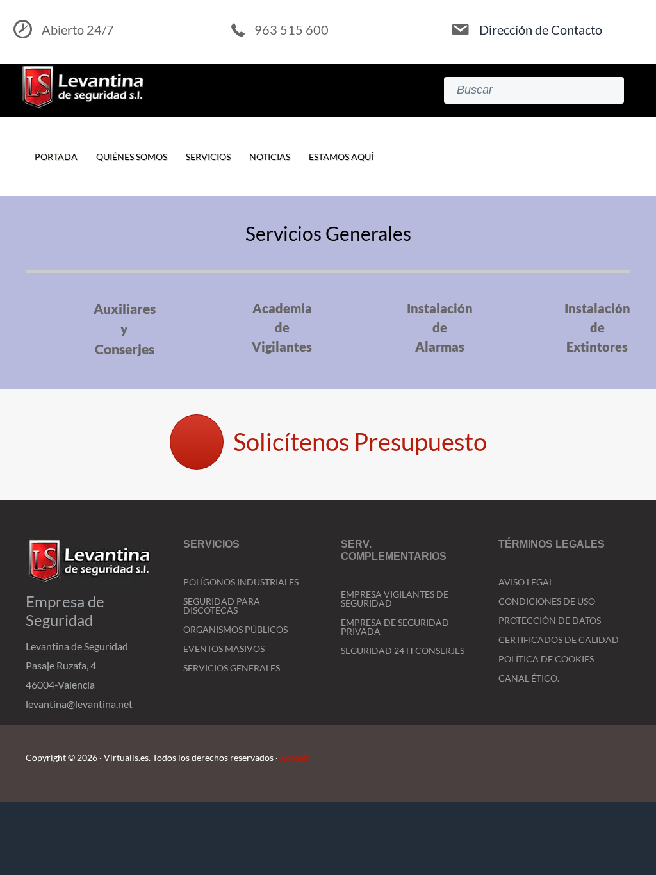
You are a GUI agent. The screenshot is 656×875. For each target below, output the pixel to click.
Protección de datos (549, 620)
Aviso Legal (526, 582)
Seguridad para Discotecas (221, 606)
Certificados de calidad (558, 639)
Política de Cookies (546, 658)
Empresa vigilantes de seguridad (394, 599)
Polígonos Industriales (241, 582)
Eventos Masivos (224, 648)
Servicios (208, 156)
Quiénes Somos (131, 156)
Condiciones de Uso (546, 601)
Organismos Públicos (235, 629)
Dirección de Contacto (540, 29)
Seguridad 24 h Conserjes (402, 650)
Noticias (269, 156)
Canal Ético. (528, 678)
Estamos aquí (341, 156)
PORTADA (56, 156)
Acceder (294, 757)
